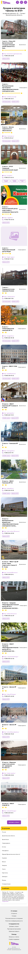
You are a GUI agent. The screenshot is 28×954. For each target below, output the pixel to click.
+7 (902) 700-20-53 (9, 219)
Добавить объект (14, 822)
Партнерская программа (14, 929)
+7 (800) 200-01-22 (9, 375)
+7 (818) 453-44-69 (9, 615)
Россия (4, 832)
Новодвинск (5, 850)
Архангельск (5, 839)
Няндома (4, 865)
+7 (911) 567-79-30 (8, 259)
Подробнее (5, 901)
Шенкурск (4, 876)
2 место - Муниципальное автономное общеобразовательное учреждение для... (10, 87)
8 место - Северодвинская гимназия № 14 (8, 328)
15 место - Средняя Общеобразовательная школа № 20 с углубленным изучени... (10, 605)
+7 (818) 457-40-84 (9, 696)
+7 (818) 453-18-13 (8, 812)
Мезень (4, 880)
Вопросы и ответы (14, 936)
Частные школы (6, 101)
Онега (4, 869)
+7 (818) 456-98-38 (9, 338)
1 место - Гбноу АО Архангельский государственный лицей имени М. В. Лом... (8, 44)
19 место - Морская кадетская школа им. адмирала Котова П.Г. (9, 765)
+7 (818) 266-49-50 (9, 533)
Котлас (4, 846)
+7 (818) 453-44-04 (9, 658)
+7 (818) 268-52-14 (9, 574)
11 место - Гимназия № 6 (10, 444)
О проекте (14, 913)
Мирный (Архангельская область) (11, 854)
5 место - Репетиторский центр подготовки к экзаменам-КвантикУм (10, 209)
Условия (14, 916)
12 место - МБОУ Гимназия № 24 (8, 482)
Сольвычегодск (6, 884)
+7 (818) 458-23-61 (9, 98)
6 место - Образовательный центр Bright (8, 249)
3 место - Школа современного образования (8, 128)
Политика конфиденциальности (14, 920)
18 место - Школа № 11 (9, 725)
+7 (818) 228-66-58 (9, 55)
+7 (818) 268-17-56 (8, 298)
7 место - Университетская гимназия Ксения (8, 289)
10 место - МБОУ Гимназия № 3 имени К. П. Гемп (10, 405)
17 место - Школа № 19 (9, 688)
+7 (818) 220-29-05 (9, 490)
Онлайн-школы (14, 181)
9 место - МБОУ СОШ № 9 (9, 367)
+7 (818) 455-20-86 (9, 775)
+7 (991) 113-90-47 (8, 138)
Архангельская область (8, 835)
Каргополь (5, 872)
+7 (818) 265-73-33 (9, 415)
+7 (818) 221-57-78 (8, 452)
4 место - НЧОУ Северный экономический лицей (10, 168)
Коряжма (4, 858)
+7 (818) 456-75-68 (9, 734)
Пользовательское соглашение (14, 918)
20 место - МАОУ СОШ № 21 (8, 804)
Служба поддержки (14, 939)
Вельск (4, 861)
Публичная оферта (14, 931)
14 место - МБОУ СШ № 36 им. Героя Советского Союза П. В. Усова (10, 564)
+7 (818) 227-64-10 (9, 177)
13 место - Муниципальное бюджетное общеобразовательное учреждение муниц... (10, 522)
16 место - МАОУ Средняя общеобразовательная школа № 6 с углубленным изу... (10, 647)
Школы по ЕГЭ (6, 58)
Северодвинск (6, 843)
